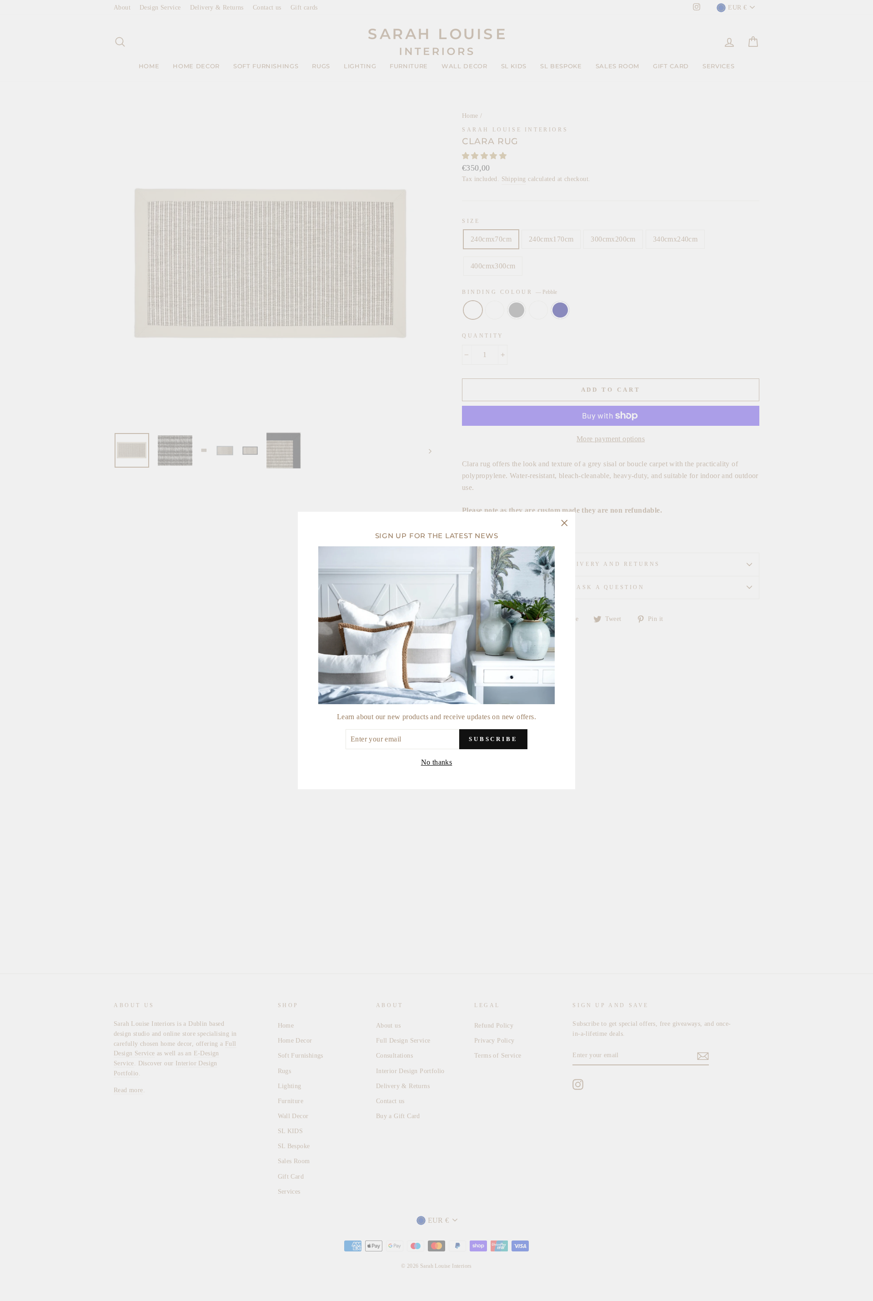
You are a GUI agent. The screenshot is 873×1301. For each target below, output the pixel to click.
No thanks (436, 762)
